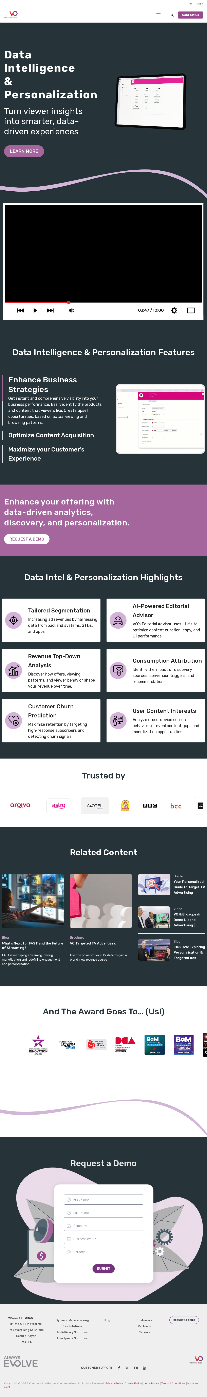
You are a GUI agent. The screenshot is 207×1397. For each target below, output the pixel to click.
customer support (97, 1368)
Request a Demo (26, 539)
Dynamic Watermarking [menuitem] (72, 1320)
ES (190, 3)
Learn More (24, 151)
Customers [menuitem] (144, 1320)
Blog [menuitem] (107, 1320)
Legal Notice (151, 1383)
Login (199, 3)
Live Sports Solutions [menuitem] (72, 1338)
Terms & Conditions (173, 1383)
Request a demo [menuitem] (184, 1320)
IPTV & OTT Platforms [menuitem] (26, 1324)
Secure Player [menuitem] (26, 1336)
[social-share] (119, 1368)
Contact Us (190, 15)
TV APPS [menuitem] (26, 1342)
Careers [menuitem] (144, 1332)
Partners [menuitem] (144, 1326)
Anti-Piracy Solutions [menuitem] (72, 1332)
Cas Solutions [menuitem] (72, 1326)
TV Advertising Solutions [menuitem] (26, 1330)
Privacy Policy (114, 1383)
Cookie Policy (133, 1383)
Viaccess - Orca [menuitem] (20, 1318)
